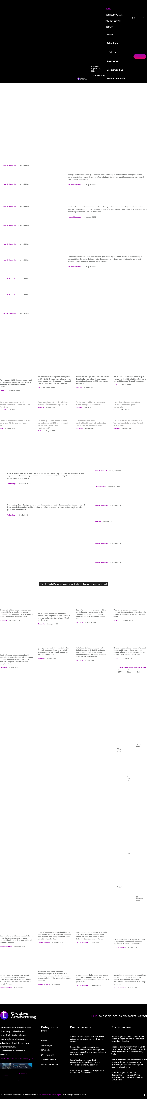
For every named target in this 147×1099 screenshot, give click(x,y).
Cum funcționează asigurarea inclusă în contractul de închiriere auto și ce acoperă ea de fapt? (138, 841)
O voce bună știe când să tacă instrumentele (120, 612)
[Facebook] (144, 18)
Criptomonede (24, 1081)
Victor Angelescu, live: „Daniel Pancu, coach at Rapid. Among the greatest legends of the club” (128, 1039)
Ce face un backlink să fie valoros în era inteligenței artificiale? (91, 403)
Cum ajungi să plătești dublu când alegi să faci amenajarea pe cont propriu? (91, 965)
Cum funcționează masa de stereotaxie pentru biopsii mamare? (54, 605)
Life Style (3, 668)
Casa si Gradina (100, 487)
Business (117, 385)
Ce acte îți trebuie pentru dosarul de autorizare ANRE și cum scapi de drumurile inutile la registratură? (53, 424)
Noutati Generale (9, 165)
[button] (133, 18)
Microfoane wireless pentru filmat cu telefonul (45, 465)
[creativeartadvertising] (82, 79)
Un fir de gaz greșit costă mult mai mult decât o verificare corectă (92, 640)
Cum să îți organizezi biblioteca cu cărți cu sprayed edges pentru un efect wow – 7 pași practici (16, 644)
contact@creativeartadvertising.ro (16, 1058)
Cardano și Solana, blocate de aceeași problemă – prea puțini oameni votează (15, 371)
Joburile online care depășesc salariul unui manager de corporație (127, 404)
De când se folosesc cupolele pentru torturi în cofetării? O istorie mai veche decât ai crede (130, 965)
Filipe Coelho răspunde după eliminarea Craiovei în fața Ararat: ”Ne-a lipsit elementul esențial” (106, 162)
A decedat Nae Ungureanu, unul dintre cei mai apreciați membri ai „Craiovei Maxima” (29, 289)
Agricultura (79, 428)
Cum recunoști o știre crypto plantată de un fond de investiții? (90, 369)
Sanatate (3, 620)
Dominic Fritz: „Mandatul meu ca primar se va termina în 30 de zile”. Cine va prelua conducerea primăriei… (29, 237)
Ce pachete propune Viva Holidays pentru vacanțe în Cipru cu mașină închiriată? (129, 728)
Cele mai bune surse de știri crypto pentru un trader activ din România (15, 404)
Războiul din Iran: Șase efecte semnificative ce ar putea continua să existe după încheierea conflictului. (29, 218)
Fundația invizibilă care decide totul (91, 926)
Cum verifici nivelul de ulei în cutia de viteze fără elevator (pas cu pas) (15, 423)
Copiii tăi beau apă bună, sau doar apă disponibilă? (54, 640)
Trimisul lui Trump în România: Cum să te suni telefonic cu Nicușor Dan (107, 198)
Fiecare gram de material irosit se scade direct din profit (27, 255)
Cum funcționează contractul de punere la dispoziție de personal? (53, 403)
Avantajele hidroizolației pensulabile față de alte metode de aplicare (54, 963)
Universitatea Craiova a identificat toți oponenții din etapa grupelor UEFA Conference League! (27, 272)
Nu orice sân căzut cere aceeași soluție (15, 604)
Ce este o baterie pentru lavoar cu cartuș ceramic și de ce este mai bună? (118, 481)
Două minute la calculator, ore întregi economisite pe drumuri (54, 369)
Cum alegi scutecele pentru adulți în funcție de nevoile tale (138, 712)
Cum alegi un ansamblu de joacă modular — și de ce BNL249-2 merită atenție (139, 569)
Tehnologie (11, 484)
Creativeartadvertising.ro (49, 1094)
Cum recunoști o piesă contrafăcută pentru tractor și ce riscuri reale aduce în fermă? (91, 423)
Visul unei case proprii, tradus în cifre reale (52, 926)
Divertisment (122, 667)
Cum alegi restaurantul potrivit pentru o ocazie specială (119, 713)
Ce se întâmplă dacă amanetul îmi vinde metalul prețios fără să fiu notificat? (128, 423)
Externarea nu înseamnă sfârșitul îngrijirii (92, 604)
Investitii (3, 391)
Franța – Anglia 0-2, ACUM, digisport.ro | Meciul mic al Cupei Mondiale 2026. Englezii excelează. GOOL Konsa (127, 1076)
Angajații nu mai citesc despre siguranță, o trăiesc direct (40, 496)
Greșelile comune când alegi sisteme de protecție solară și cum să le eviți (15, 965)
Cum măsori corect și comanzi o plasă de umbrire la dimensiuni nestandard (128, 930)
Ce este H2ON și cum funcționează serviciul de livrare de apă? (130, 369)
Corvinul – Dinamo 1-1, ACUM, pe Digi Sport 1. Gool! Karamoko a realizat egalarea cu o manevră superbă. (29, 158)
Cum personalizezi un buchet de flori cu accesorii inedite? (129, 596)
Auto (39, 387)
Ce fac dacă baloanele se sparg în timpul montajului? (129, 817)
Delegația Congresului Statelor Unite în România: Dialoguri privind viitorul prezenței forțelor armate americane (29, 177)
